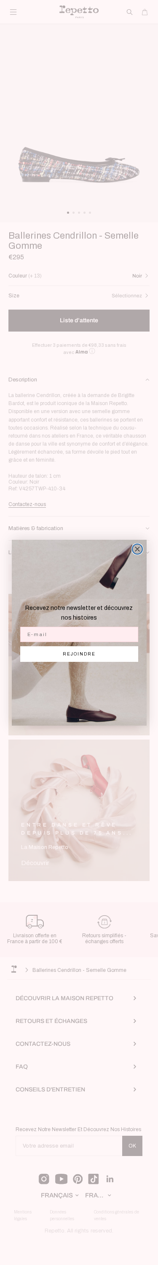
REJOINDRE (79, 654)
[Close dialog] (137, 549)
